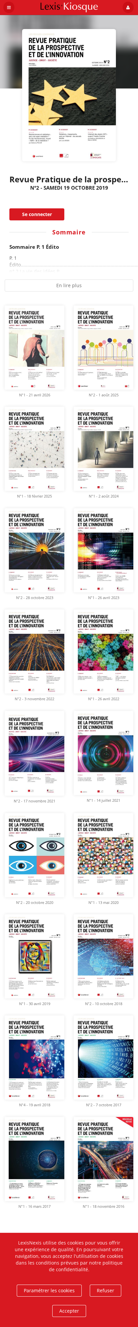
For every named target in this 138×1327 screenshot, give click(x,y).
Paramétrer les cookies (49, 1290)
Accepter (69, 1311)
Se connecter (37, 214)
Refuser (105, 1290)
